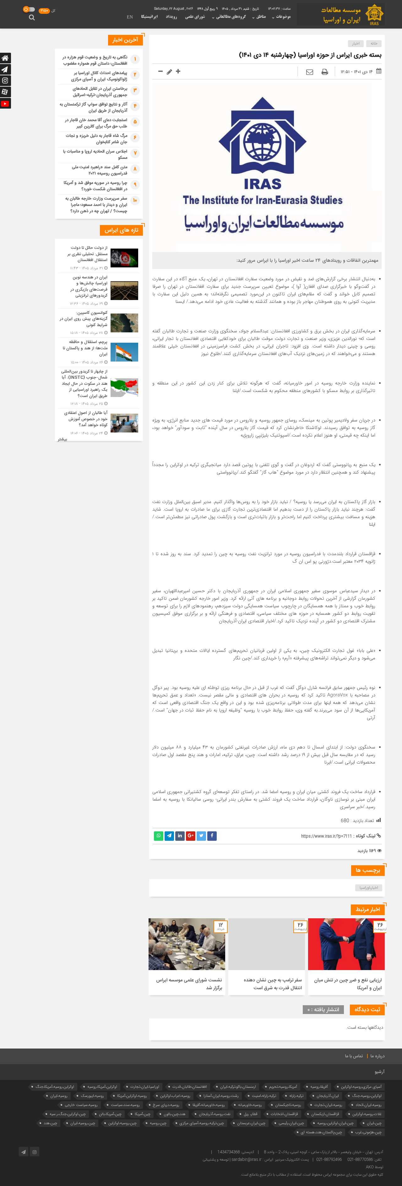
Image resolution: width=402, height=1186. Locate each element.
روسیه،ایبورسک (92, 1096)
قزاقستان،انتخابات (284, 1114)
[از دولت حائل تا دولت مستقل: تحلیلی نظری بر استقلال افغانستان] (99, 258)
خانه (374, 43)
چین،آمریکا (142, 1114)
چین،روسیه (158, 1123)
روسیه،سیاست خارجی (81, 1105)
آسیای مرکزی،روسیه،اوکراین (361, 1087)
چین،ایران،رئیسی (291, 1123)
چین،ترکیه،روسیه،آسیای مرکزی (202, 1123)
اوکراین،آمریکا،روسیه (102, 1087)
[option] (346, 956)
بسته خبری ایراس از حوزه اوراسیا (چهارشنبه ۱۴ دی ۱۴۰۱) (310, 55)
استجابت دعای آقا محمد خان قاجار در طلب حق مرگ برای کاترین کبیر (96, 123)
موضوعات (283, 17)
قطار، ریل (251, 1114)
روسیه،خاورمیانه (250, 1105)
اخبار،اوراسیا (369, 887)
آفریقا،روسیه (319, 1087)
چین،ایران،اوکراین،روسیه (335, 1123)
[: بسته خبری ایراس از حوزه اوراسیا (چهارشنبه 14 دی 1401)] (309, 72)
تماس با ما (354, 1056)
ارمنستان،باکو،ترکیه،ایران (238, 1087)
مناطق (261, 17)
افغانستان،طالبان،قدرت (189, 1087)
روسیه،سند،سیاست (125, 1105)
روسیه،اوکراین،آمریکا (132, 1096)
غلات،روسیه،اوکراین (367, 1114)
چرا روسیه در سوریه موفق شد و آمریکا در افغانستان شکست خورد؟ (95, 186)
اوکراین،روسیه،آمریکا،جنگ (54, 1087)
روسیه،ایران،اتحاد (369, 1105)
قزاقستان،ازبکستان (325, 1114)
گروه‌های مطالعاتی (231, 17)
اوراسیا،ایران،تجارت (144, 1087)
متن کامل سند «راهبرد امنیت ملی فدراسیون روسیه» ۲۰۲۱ (99, 170)
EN (130, 17)
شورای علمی (195, 17)
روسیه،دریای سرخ (166, 1105)
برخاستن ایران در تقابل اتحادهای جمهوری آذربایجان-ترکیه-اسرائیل (100, 92)
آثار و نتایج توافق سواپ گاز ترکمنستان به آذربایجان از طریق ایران (93, 107)
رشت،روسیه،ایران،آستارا (221, 1096)
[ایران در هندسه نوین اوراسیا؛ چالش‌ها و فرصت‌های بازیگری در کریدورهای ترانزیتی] (99, 290)
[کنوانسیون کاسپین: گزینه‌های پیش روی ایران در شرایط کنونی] (99, 323)
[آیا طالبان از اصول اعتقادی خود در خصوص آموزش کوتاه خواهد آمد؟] (99, 422)
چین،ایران (374, 1123)
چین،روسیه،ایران (82, 1123)
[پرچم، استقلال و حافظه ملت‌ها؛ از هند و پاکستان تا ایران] (99, 352)
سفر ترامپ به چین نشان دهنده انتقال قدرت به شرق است (273, 984)
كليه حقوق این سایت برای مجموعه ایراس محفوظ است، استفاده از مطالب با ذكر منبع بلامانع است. (311, 1175)
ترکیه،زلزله (296, 1096)
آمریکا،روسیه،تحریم (283, 1087)
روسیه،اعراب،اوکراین (175, 1096)
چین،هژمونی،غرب (368, 1132)
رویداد (171, 17)
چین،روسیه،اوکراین (122, 1123)
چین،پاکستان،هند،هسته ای (321, 1132)
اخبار (356, 43)
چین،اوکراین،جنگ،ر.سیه (68, 1114)
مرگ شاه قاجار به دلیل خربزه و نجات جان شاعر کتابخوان (96, 139)
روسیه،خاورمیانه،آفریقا (209, 1105)
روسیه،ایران (59, 1096)
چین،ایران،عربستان (251, 1123)
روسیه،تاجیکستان (288, 1105)
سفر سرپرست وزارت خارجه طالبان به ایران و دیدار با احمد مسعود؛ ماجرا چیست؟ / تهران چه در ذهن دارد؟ (96, 205)
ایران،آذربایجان (328, 1096)
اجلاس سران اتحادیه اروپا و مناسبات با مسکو (95, 154)
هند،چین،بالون (175, 1114)
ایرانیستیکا (149, 17)
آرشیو (380, 1072)
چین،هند (50, 1123)
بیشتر (62, 439)
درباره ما (378, 1056)
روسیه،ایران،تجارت (328, 1105)
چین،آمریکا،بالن (110, 1114)
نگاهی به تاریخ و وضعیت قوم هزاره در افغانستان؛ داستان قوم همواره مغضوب (94, 60)
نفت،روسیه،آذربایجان (215, 1114)
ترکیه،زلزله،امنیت (264, 1096)
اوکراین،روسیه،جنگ (367, 1096)
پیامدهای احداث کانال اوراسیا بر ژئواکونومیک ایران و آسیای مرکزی (99, 76)
